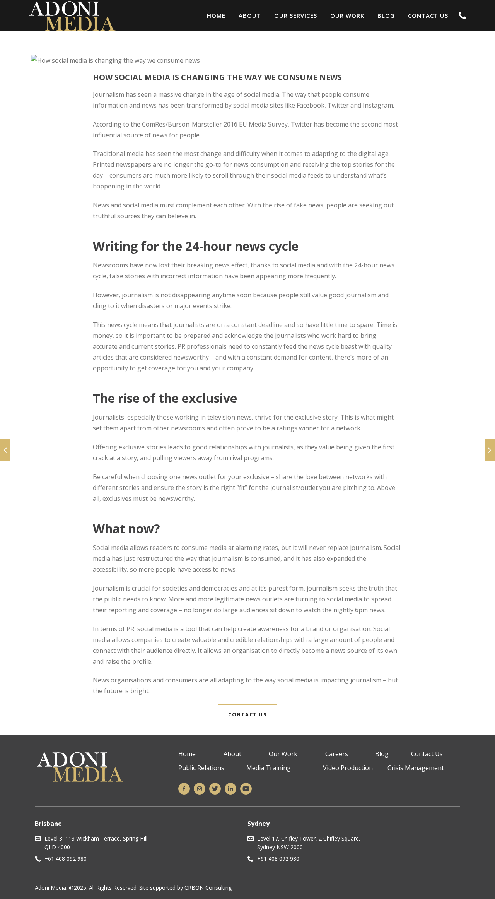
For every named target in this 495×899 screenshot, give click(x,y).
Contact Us (428, 15)
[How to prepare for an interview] (490, 450)
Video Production (348, 768)
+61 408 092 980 (65, 858)
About (250, 15)
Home (216, 15)
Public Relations (201, 768)
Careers (336, 754)
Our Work (347, 15)
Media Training (268, 768)
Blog (386, 15)
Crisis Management (415, 768)
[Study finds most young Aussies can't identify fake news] (5, 450)
